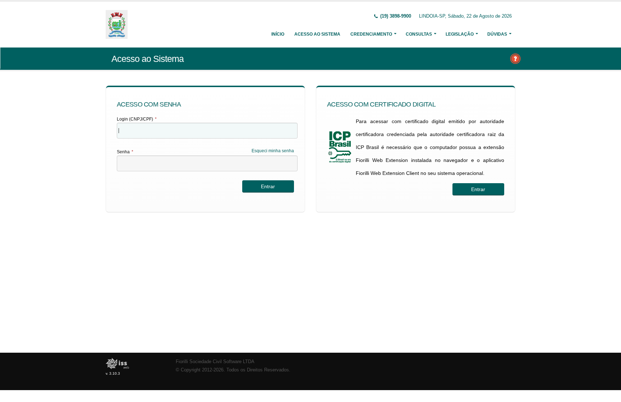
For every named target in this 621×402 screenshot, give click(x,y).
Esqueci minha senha (273, 150)
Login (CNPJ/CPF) (137, 119)
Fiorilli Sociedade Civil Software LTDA (215, 361)
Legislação (460, 34)
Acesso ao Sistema (317, 34)
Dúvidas (497, 34)
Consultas (419, 34)
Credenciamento (371, 34)
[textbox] (207, 131)
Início (277, 34)
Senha (125, 151)
